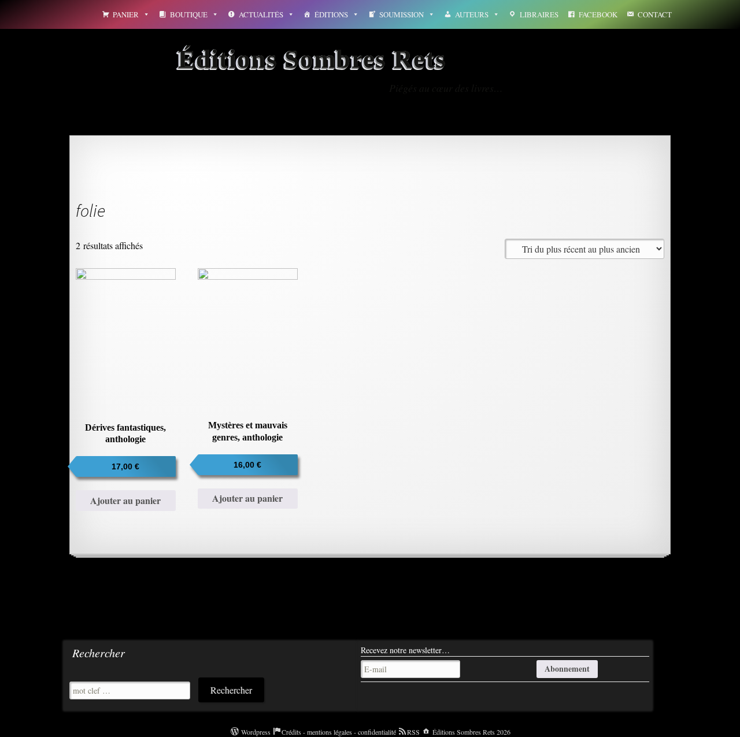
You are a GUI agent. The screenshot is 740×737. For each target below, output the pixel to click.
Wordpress (256, 731)
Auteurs (472, 14)
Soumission (401, 14)
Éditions (331, 14)
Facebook (598, 14)
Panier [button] (126, 14)
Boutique (189, 14)
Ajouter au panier (125, 500)
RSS (413, 731)
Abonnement (567, 668)
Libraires (539, 14)
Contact (655, 14)
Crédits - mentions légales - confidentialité (339, 731)
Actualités (261, 14)
